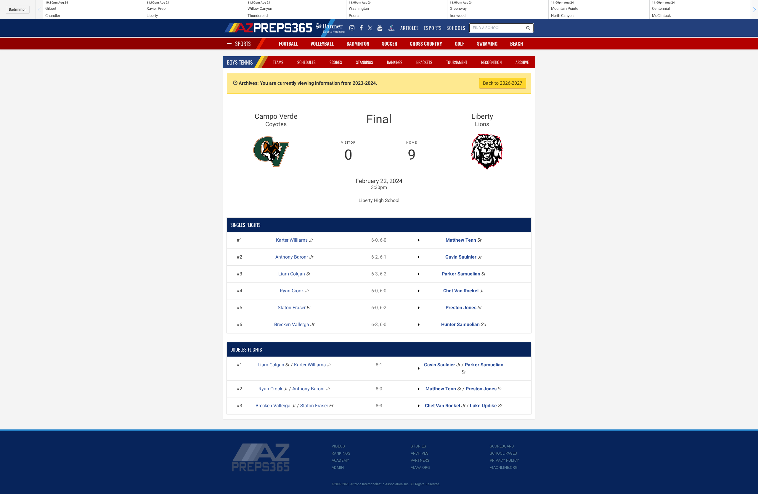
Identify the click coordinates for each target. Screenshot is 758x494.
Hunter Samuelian (461, 324)
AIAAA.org (420, 467)
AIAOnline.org (504, 467)
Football (288, 43)
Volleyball (322, 43)
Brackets (424, 62)
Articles (409, 27)
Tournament (456, 62)
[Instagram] (352, 28)
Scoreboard (502, 446)
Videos (338, 446)
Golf (459, 43)
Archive (522, 62)
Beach (516, 43)
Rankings (394, 62)
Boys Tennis (240, 62)
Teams (278, 62)
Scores (336, 62)
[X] (370, 28)
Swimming (487, 43)
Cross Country (426, 43)
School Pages (503, 453)
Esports (433, 27)
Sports (243, 43)
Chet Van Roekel (461, 290)
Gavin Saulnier (461, 257)
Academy (340, 460)
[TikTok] (391, 27)
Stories (418, 446)
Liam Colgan (292, 274)
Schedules (306, 62)
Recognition (491, 62)
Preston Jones (462, 307)
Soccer (389, 43)
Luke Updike (484, 405)
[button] (754, 9)
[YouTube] (380, 28)
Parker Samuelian (461, 274)
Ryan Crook (292, 290)
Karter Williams (292, 240)
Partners (420, 460)
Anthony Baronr (292, 257)
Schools (456, 27)
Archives (419, 453)
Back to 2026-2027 (502, 83)
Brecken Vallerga (292, 324)
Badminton (18, 9)
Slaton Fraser (292, 307)
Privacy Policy (504, 460)
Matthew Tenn (461, 240)
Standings (364, 62)
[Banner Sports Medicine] (330, 27)
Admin (338, 467)
